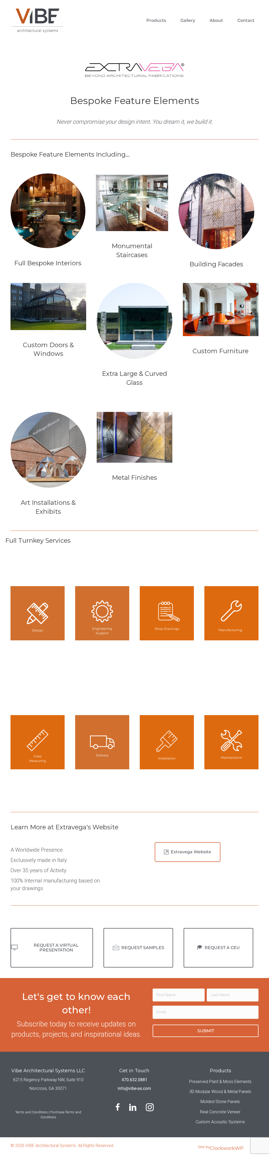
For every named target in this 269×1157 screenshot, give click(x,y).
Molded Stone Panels (220, 1101)
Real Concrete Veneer (220, 1111)
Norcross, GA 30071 (48, 1088)
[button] (187, 852)
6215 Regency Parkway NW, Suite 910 (48, 1079)
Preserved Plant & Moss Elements (220, 1081)
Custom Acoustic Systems (220, 1121)
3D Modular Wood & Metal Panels (220, 1091)
